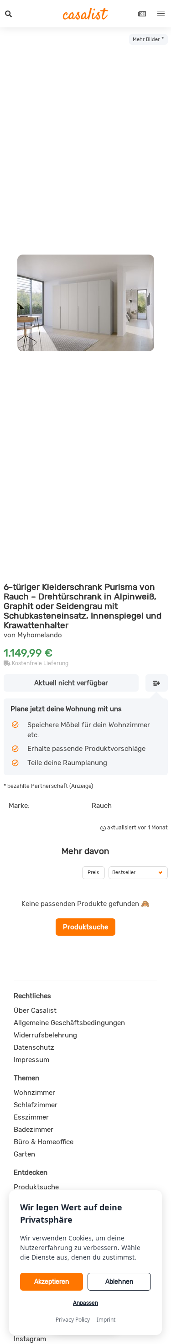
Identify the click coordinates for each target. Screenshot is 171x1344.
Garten (24, 1154)
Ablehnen (119, 1282)
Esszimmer (31, 1117)
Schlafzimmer (35, 1105)
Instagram (30, 1339)
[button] (8, 13)
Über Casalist (35, 1010)
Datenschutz (34, 1047)
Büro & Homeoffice (43, 1142)
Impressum (31, 1060)
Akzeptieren (51, 1282)
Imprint (106, 1319)
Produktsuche (85, 927)
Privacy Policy (73, 1319)
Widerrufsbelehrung (45, 1035)
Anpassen (85, 1303)
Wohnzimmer (34, 1093)
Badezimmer (33, 1129)
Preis (93, 872)
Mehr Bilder (146, 39)
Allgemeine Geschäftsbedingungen (69, 1023)
